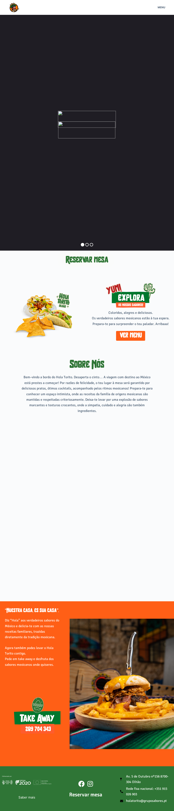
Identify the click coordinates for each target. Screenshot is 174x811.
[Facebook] (81, 784)
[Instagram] (90, 784)
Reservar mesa (87, 260)
